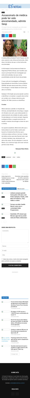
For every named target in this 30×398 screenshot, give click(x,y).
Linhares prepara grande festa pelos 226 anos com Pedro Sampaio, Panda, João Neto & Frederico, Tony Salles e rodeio (19, 196)
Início (3, 10)
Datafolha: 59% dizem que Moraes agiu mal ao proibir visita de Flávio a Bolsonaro (18, 215)
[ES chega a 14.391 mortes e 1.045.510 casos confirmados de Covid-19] (6, 313)
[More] (18, 35)
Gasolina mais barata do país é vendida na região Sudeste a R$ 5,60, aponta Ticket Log (19, 347)
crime (14, 157)
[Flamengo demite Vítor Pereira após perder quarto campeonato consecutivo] (6, 340)
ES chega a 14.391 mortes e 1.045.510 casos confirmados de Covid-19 (19, 313)
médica (18, 157)
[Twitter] (6, 35)
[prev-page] (3, 222)
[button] (2, 6)
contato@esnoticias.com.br (17, 383)
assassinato (8, 157)
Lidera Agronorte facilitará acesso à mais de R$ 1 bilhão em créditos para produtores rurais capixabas (8, 180)
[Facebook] (3, 35)
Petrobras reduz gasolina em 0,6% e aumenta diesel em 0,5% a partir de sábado (21, 179)
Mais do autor (20, 188)
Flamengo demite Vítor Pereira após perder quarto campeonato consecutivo (19, 339)
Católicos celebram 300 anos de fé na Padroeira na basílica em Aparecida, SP (19, 331)
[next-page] (5, 222)
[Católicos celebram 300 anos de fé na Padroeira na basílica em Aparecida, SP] (6, 331)
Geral (7, 10)
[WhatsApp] (14, 35)
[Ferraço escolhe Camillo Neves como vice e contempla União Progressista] (6, 206)
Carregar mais (14, 354)
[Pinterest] (10, 35)
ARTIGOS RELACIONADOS (9, 188)
